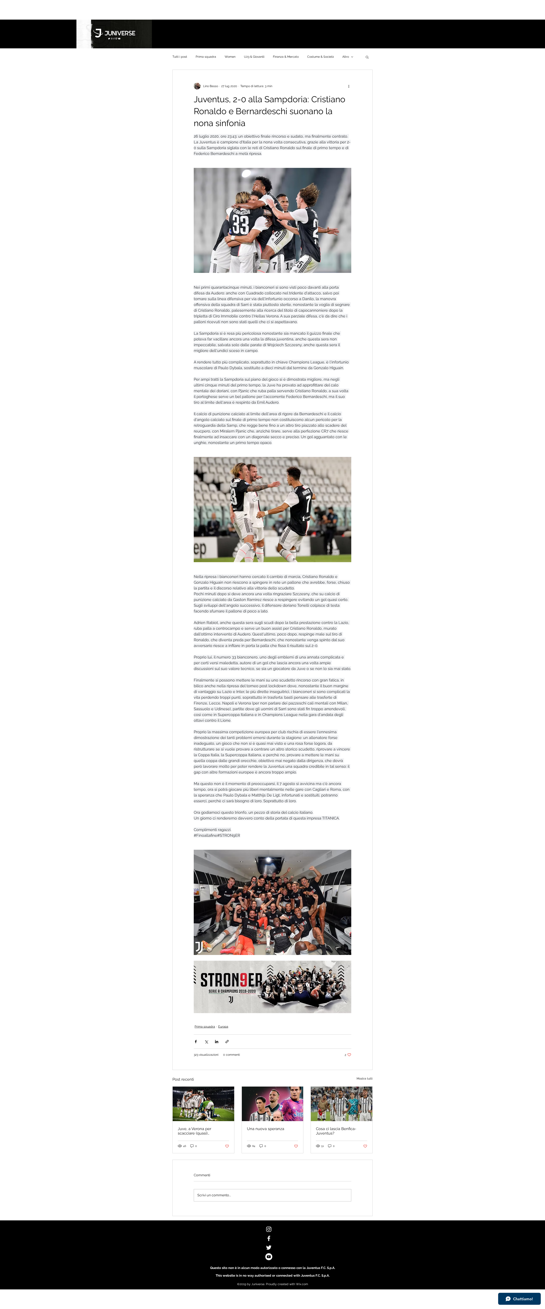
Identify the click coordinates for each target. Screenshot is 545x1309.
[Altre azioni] (348, 86)
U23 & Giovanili (254, 56)
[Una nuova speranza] (272, 1104)
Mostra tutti (365, 1078)
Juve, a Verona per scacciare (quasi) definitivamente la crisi (198, 1130)
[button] (367, 57)
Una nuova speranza (265, 1128)
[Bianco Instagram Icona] (268, 1229)
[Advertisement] (77, 9)
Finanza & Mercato (286, 56)
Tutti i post (179, 56)
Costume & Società (320, 56)
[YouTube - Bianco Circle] (268, 1256)
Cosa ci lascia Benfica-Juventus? (336, 1130)
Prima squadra (206, 56)
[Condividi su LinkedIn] (217, 1042)
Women (230, 56)
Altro (345, 56)
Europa (223, 1026)
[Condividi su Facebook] (196, 1042)
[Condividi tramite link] (227, 1042)
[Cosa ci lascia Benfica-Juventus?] (341, 1104)
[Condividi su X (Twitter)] (206, 1042)
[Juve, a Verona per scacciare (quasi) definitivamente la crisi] (203, 1104)
